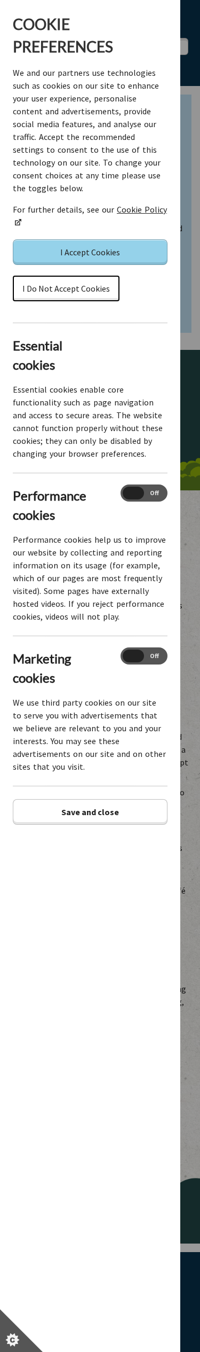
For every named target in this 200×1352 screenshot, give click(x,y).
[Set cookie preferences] (21, 1330)
